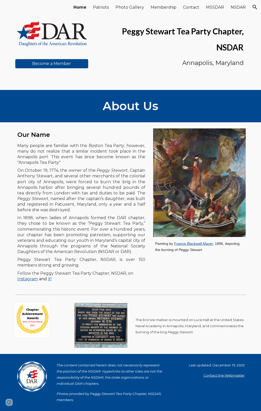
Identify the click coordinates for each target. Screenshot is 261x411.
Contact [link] (191, 7)
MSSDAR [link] (215, 7)
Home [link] (79, 7)
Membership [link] (163, 7)
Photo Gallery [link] (129, 7)
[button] (255, 7)
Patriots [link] (101, 7)
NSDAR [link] (238, 7)
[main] (170, 45)
